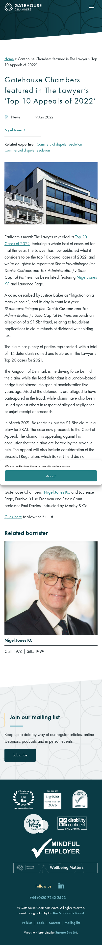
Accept (51, 475)
